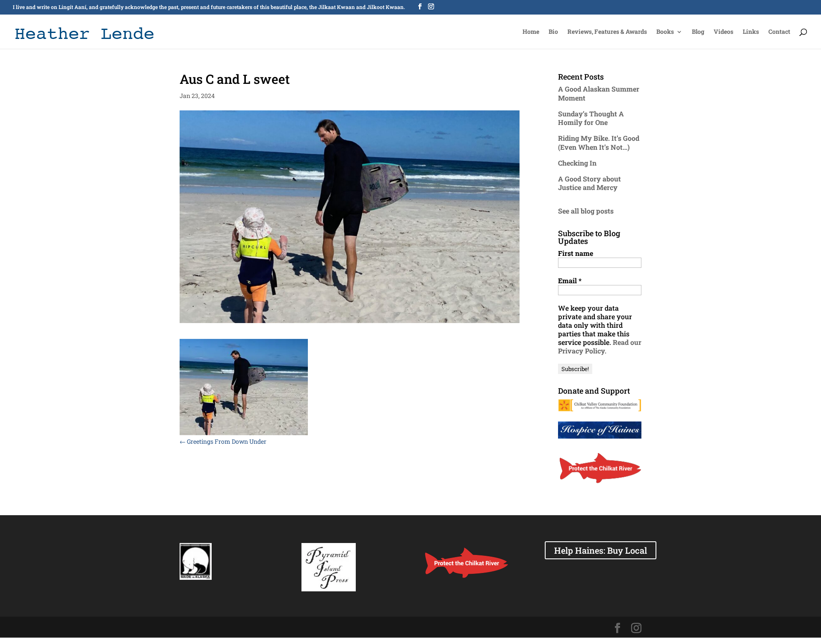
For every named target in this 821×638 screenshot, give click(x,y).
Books (665, 32)
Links (751, 32)
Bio (553, 32)
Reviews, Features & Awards (607, 32)
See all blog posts (586, 210)
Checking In (577, 162)
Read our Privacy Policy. (599, 346)
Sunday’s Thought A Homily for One (591, 118)
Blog (698, 32)
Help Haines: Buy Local (600, 550)
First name (575, 253)
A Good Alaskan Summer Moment (598, 93)
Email (570, 280)
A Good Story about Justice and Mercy (589, 183)
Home (531, 32)
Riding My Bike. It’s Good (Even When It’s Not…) (598, 142)
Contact (779, 32)
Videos (723, 32)
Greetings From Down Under (223, 441)
